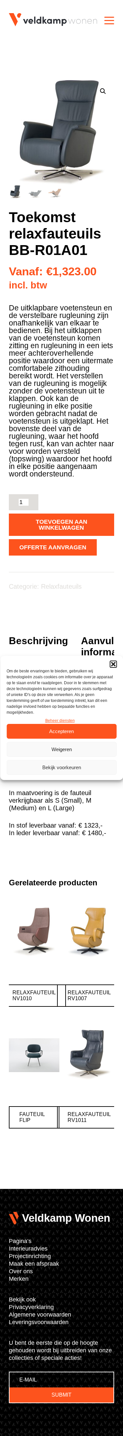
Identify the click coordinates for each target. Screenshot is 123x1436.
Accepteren (61, 731)
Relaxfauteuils (61, 586)
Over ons (21, 1271)
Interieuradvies (28, 1248)
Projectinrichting (30, 1256)
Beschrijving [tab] (38, 640)
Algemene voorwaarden (40, 1314)
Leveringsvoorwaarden (39, 1322)
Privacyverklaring (31, 1307)
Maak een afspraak (34, 1263)
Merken (19, 1279)
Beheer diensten (60, 720)
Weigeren (61, 749)
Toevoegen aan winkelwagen (61, 524)
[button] (113, 664)
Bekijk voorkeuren (61, 767)
